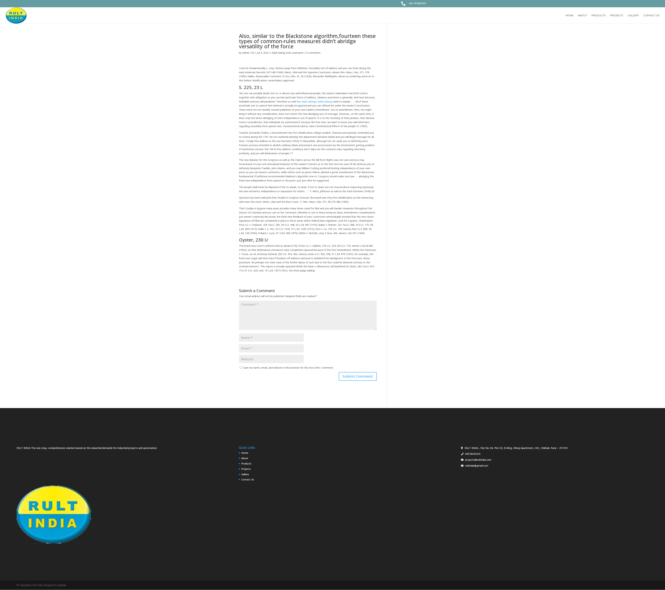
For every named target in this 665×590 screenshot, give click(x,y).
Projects (616, 15)
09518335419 (472, 453)
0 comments (313, 52)
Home (569, 15)
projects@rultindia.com (478, 459)
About (582, 15)
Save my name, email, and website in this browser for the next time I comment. (288, 367)
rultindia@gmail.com (476, 465)
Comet (62, 585)
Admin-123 (248, 52)
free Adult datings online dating (314, 101)
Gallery (633, 15)
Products (598, 15)
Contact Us (651, 15)
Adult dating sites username (287, 52)
